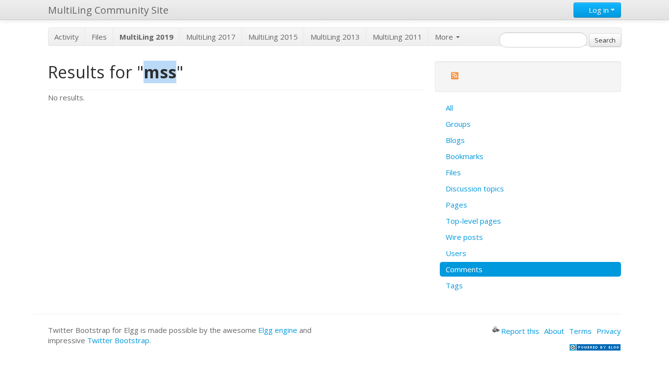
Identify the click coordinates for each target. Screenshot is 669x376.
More (445, 37)
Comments (464, 269)
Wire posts (464, 237)
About (554, 331)
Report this (520, 331)
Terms (580, 331)
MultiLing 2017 (211, 37)
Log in (599, 10)
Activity (66, 37)
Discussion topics (475, 188)
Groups (458, 124)
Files (99, 37)
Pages (456, 205)
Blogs (455, 140)
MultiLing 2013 (335, 37)
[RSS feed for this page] (454, 77)
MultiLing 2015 (273, 37)
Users (456, 253)
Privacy (609, 331)
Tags (454, 285)
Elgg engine (277, 330)
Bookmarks (464, 156)
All (449, 108)
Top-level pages (473, 221)
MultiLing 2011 (397, 37)
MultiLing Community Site (108, 10)
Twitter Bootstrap (118, 340)
